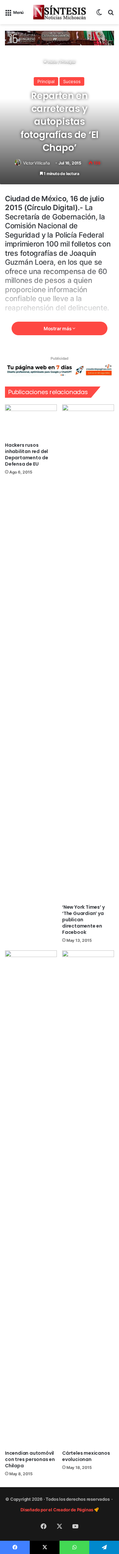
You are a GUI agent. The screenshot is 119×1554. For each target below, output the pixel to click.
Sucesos (72, 81)
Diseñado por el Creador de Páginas (57, 1509)
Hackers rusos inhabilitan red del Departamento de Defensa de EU (26, 454)
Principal (67, 62)
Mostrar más (58, 328)
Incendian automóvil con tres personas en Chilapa (30, 1459)
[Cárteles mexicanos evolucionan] (88, 1198)
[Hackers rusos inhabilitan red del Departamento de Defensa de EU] (31, 421)
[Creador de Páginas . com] (59, 369)
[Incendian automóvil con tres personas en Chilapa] (31, 1198)
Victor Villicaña (36, 162)
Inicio (52, 62)
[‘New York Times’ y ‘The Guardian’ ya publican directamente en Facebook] (88, 652)
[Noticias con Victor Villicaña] (59, 12)
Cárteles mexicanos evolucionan (86, 1456)
